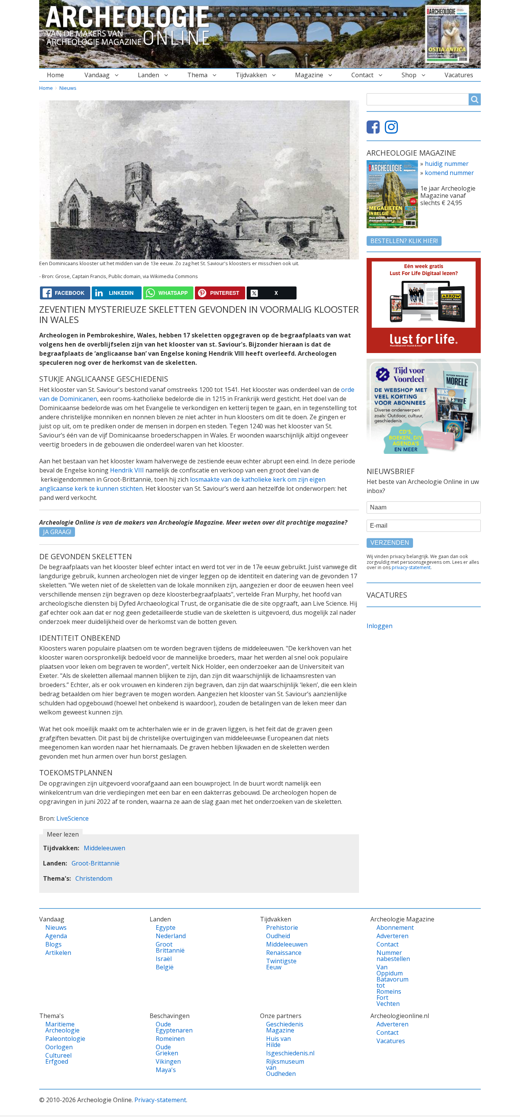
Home (55, 75)
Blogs (53, 944)
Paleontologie (58, 1038)
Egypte (165, 927)
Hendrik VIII (127, 470)
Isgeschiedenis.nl (279, 1053)
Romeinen (169, 1038)
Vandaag (97, 75)
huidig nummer (447, 163)
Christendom (93, 878)
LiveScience (72, 818)
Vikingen (168, 1061)
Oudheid (278, 936)
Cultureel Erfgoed (58, 1058)
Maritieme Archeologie (58, 1027)
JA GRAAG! (57, 532)
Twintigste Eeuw (279, 964)
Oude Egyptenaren (169, 1027)
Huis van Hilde (278, 1041)
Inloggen (379, 626)
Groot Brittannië (169, 947)
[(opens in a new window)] (375, 130)
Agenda (56, 936)
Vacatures (459, 75)
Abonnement (389, 927)
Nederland (169, 936)
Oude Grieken (167, 1050)
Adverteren (389, 936)
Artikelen (58, 952)
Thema (197, 75)
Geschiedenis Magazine (279, 1027)
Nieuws (68, 87)
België (165, 967)
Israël (164, 959)
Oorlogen (58, 1047)
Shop (409, 75)
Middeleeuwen (104, 848)
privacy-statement (411, 567)
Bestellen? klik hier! (404, 241)
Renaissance (279, 952)
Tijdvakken (251, 75)
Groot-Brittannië (96, 863)
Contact (362, 75)
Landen (148, 75)
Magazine (309, 75)
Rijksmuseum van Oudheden (279, 1067)
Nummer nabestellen (389, 956)
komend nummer (449, 173)
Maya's (166, 1070)
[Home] (130, 26)
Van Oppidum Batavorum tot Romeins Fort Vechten (389, 985)
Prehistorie (279, 927)
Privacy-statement (160, 1100)
